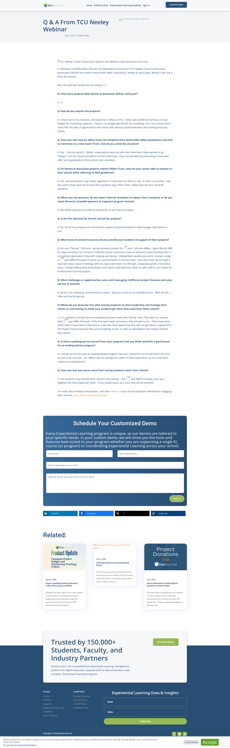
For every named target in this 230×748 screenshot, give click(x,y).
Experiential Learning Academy (125, 5)
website (115, 391)
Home (89, 5)
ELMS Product (101, 5)
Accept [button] (210, 742)
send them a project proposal (90, 395)
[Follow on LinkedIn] (185, 734)
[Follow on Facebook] (174, 734)
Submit (176, 498)
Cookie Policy (80, 703)
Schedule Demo (176, 5)
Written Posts (83, 35)
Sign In (146, 5)
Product (47, 700)
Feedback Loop (81, 707)
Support (47, 703)
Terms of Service (81, 696)
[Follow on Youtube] (179, 734)
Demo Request (50, 715)
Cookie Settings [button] (191, 742)
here (104, 85)
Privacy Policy (80, 700)
